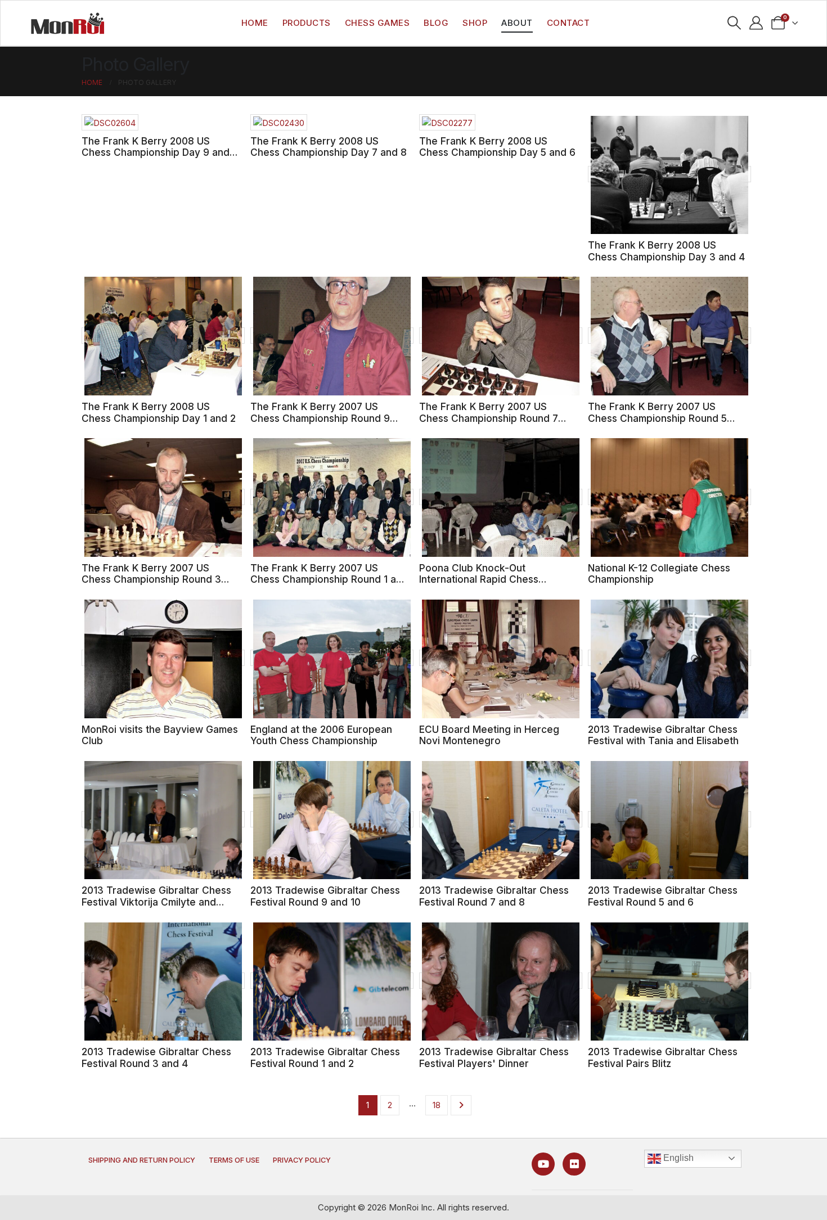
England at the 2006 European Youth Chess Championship (321, 735)
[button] (734, 23)
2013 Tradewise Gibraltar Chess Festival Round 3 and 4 (156, 1057)
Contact (568, 22)
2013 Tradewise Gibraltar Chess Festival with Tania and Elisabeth (663, 735)
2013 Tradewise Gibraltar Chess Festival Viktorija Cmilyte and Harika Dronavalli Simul (156, 901)
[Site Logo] (67, 23)
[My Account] (756, 23)
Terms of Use (234, 1160)
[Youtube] (543, 1164)
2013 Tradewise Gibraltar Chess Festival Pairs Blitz (663, 1057)
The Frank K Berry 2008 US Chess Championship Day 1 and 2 (159, 412)
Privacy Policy (302, 1160)
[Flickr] (574, 1164)
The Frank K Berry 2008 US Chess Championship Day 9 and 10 (156, 152)
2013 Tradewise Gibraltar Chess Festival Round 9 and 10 (325, 896)
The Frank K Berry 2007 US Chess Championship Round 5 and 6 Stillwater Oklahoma (657, 417)
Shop (474, 22)
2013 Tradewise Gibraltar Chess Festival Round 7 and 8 (494, 896)
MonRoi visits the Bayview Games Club (160, 735)
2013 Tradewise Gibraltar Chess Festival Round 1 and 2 (325, 1057)
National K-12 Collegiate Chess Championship (659, 574)
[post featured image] (110, 122)
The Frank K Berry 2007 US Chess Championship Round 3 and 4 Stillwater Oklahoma (151, 579)
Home (254, 22)
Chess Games (377, 22)
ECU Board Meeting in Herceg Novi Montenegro (489, 735)
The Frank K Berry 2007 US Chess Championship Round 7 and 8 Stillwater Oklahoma (488, 417)
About (517, 22)
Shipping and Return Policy (141, 1160)
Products (306, 22)
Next (461, 1105)
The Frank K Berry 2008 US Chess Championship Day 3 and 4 (666, 251)
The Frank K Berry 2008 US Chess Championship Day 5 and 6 (497, 147)
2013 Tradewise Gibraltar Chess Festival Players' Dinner (494, 1057)
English (677, 1158)
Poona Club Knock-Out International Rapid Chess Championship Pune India (478, 579)
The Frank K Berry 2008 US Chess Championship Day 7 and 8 (328, 147)
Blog (436, 22)
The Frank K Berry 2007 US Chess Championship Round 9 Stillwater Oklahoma (320, 417)
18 (437, 1105)
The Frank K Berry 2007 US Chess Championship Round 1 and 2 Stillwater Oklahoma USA (329, 579)
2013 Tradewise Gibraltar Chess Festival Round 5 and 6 (663, 896)
